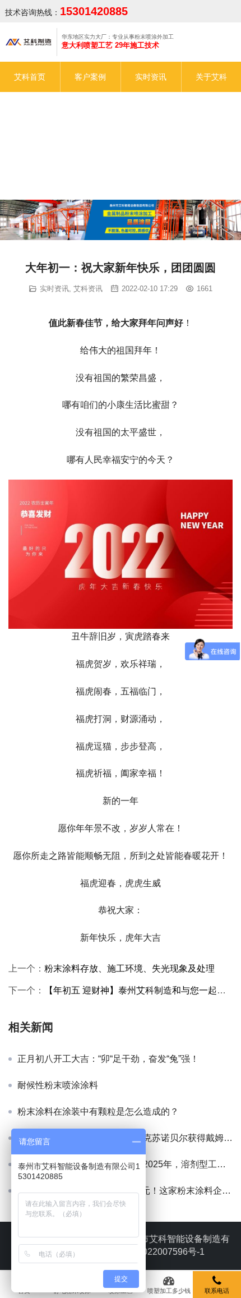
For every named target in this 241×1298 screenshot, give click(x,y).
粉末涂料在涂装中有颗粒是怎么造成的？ (98, 1111)
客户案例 (90, 76)
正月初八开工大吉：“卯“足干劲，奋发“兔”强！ (108, 1059)
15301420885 (94, 11)
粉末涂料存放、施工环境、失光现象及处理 (129, 968)
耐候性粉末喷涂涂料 (57, 1085)
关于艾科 (211, 76)
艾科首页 (29, 76)
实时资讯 (150, 76)
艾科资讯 (88, 288)
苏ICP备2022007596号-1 (154, 1251)
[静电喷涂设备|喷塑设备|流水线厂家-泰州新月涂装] (28, 41)
